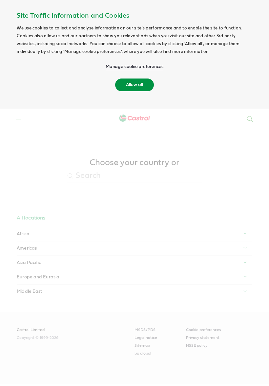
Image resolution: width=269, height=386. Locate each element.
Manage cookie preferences (135, 66)
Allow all (134, 84)
